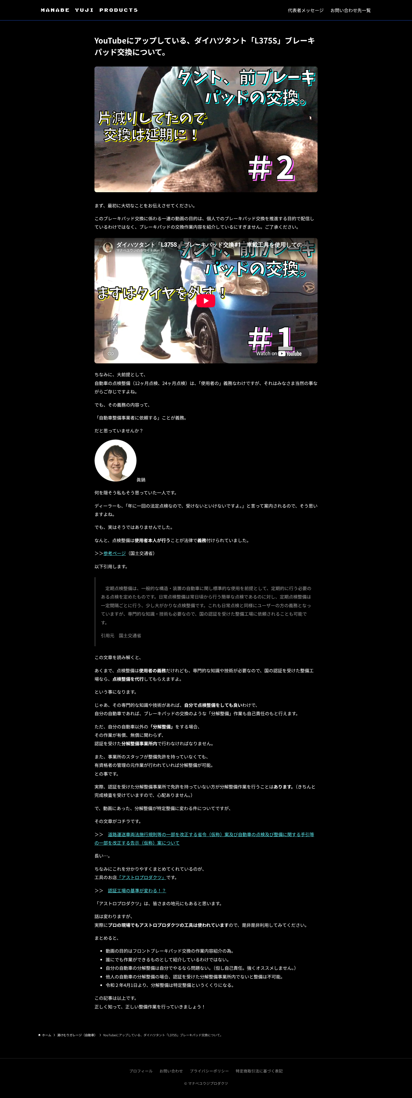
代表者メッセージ (306, 10)
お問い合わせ (171, 1071)
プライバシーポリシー (209, 1071)
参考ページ (114, 553)
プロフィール (141, 1071)
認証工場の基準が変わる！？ (137, 890)
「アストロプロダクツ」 (141, 877)
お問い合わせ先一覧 (350, 10)
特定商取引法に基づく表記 (259, 1071)
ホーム (46, 1035)
